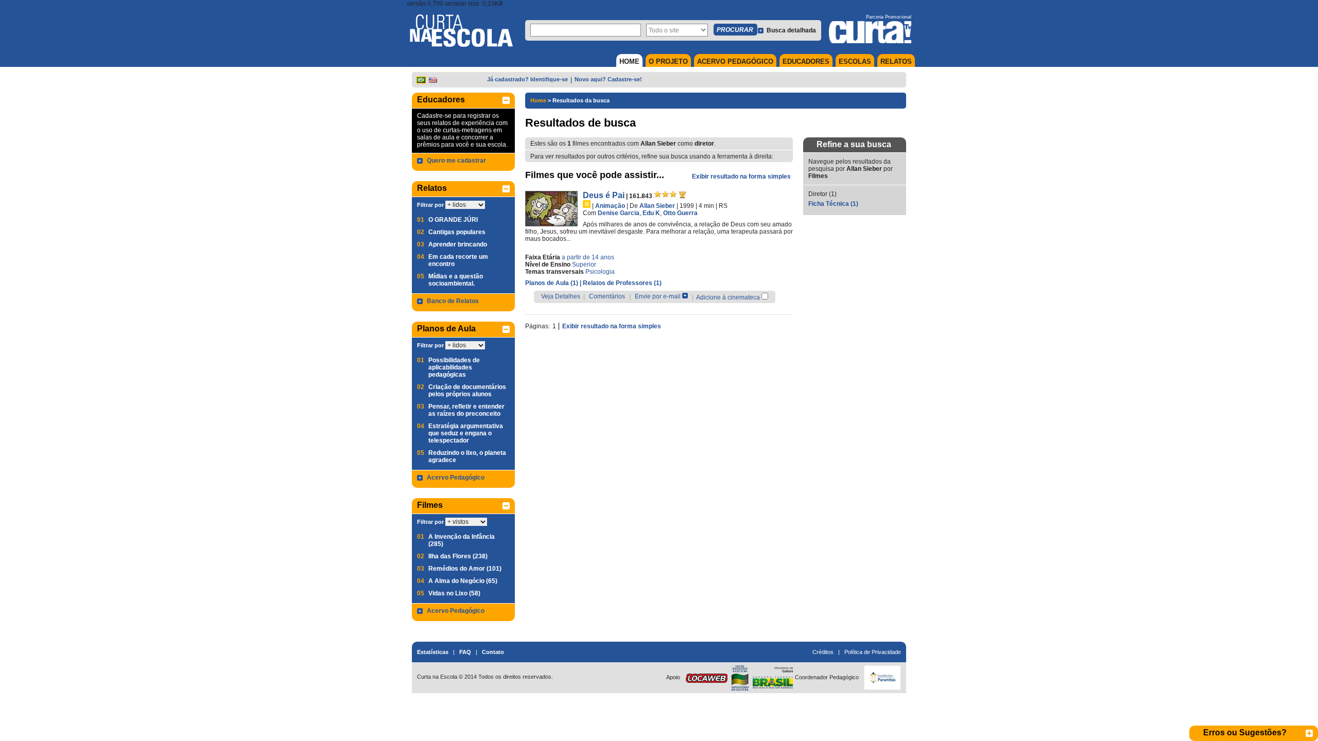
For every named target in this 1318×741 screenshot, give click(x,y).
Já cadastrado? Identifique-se (527, 79)
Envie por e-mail (658, 296)
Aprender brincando (457, 244)
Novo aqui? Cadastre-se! (608, 79)
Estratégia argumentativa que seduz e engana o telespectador (465, 433)
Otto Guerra (680, 213)
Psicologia (600, 271)
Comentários (607, 296)
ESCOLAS (855, 61)
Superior (584, 264)
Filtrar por (430, 205)
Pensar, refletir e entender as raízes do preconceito (466, 410)
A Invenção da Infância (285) (461, 540)
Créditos (823, 652)
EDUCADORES (806, 61)
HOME (629, 61)
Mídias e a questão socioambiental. (455, 280)
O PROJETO (668, 61)
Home (538, 100)
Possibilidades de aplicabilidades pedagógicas (454, 367)
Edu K (651, 213)
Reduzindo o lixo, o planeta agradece (467, 456)
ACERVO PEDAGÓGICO (735, 61)
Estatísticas (432, 652)
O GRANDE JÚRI (453, 219)
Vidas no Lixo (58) (454, 593)
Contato (493, 652)
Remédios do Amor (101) (464, 568)
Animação (610, 205)
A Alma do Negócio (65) (462, 581)
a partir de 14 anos (588, 257)
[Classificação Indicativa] (587, 204)
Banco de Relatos (453, 301)
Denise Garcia (618, 213)
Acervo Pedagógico (455, 477)
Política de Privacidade (872, 652)
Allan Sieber (657, 205)
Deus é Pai (604, 195)
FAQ (465, 652)
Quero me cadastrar (456, 160)
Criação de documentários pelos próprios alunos (467, 390)
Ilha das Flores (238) (458, 556)
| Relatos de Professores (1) (621, 283)
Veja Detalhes (560, 296)
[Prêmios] (682, 194)
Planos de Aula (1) (552, 283)
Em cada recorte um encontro (458, 260)
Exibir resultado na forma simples (741, 176)
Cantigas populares (456, 232)
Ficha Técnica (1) (833, 203)
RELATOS (896, 61)
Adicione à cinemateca (728, 297)
